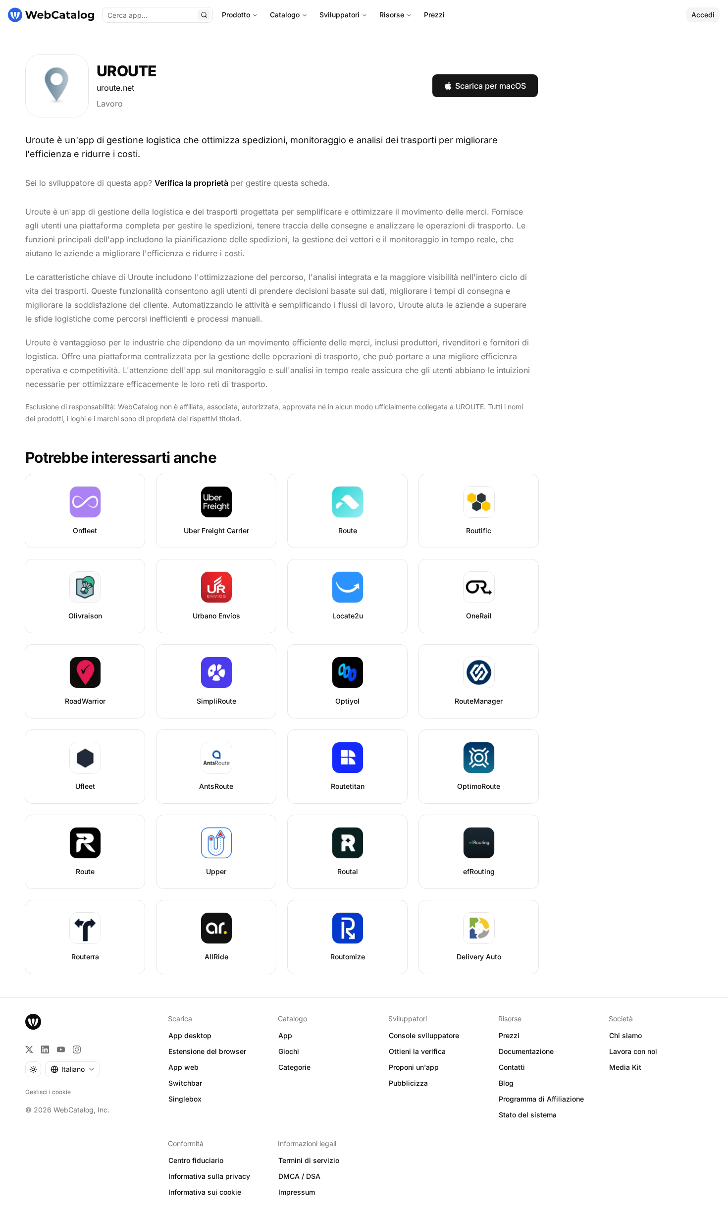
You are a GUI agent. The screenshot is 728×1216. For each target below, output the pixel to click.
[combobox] (72, 1069)
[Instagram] (77, 1049)
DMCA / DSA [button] (299, 1176)
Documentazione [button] (526, 1051)
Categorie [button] (294, 1067)
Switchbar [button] (185, 1083)
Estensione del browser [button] (207, 1051)
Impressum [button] (296, 1192)
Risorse (391, 14)
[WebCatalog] (33, 1022)
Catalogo (285, 14)
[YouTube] (61, 1049)
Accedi (703, 14)
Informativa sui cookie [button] (204, 1192)
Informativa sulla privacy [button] (209, 1176)
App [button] (285, 1035)
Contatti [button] (512, 1067)
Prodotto (236, 14)
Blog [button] (506, 1083)
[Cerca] (204, 15)
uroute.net (115, 88)
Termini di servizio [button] (308, 1160)
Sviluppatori (339, 14)
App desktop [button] (189, 1035)
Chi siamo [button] (625, 1035)
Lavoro (110, 104)
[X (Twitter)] (29, 1049)
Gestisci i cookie (48, 1092)
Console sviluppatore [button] (424, 1035)
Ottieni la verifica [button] (417, 1051)
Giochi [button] (288, 1051)
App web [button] (183, 1067)
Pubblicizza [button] (408, 1083)
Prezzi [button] (509, 1035)
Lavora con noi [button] (633, 1051)
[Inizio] (51, 15)
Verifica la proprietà (191, 183)
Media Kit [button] (625, 1067)
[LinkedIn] (45, 1049)
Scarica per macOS (490, 86)
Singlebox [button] (185, 1099)
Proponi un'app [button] (414, 1067)
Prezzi (434, 14)
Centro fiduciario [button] (195, 1160)
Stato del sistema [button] (528, 1114)
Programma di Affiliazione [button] (541, 1099)
